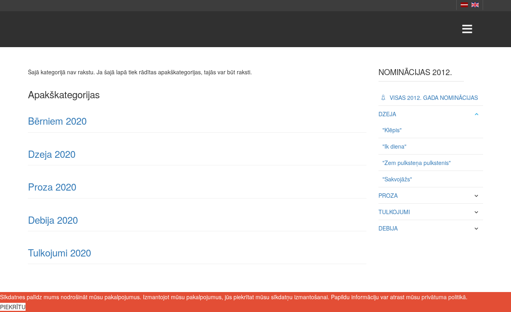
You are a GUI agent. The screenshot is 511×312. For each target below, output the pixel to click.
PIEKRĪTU (13, 307)
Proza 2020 (52, 186)
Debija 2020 (53, 220)
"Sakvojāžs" (397, 179)
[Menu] (467, 29)
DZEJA (387, 114)
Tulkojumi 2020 (59, 252)
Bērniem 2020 (57, 120)
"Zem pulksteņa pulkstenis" (416, 163)
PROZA (388, 195)
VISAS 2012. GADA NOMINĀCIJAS (433, 97)
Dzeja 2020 (51, 154)
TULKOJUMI (394, 212)
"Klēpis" (392, 130)
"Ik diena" (394, 146)
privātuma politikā (444, 297)
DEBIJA (388, 228)
